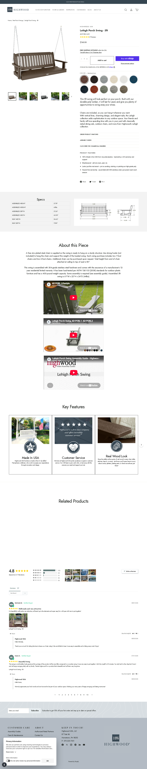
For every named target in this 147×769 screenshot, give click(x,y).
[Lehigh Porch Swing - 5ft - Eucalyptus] (31, 538)
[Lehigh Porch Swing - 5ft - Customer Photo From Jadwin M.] (76, 579)
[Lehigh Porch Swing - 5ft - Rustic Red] (28, 538)
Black (94, 79)
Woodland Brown (123, 89)
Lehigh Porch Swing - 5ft (16, 629)
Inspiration (70, 10)
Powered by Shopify (73, 762)
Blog (90, 10)
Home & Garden (58, 10)
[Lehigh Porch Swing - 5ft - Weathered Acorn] (9, 538)
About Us (97, 10)
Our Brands (81, 10)
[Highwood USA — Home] (18, 10)
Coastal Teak (104, 79)
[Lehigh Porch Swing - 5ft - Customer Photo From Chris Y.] (76, 572)
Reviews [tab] (13, 588)
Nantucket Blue (133, 79)
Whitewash (114, 79)
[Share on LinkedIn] (80, 745)
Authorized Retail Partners (44, 731)
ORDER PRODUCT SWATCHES (89, 134)
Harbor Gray (114, 89)
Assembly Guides (14, 731)
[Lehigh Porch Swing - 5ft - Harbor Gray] (33, 538)
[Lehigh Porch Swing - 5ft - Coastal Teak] (14, 538)
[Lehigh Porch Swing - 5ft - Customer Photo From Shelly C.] (84, 572)
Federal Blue (84, 89)
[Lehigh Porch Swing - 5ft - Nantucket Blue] (23, 538)
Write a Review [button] (131, 571)
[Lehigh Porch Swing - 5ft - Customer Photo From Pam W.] (68, 578)
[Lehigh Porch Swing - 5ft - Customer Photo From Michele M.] (68, 572)
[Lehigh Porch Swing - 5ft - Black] (12, 538)
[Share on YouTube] (84, 745)
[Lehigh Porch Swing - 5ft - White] (20, 538)
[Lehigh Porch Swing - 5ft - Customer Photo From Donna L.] (84, 579)
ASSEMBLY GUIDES (85, 140)
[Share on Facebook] (63, 745)
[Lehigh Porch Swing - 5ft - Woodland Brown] (36, 538)
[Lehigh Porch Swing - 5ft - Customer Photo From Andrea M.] (92, 572)
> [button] (92, 695)
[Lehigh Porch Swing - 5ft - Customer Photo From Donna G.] (92, 578)
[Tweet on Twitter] (67, 745)
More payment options (127, 63)
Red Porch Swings (18, 20)
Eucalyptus (104, 89)
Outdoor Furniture (42, 10)
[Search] (125, 9)
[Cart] (137, 9)
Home (9, 20)
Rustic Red (94, 89)
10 (87, 695)
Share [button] (13, 634)
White (123, 79)
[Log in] (131, 9)
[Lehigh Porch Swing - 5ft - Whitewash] (17, 538)
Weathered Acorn (84, 79)
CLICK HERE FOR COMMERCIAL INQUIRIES (93, 146)
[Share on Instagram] (71, 745)
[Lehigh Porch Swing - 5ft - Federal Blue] (25, 538)
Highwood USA (86, 27)
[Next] (141, 445)
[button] (133, 633)
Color (88, 73)
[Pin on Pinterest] (75, 745)
